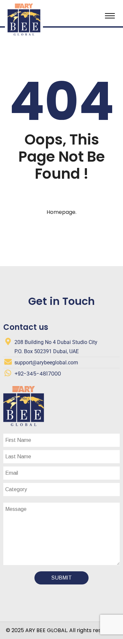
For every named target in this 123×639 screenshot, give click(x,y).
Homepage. (61, 212)
